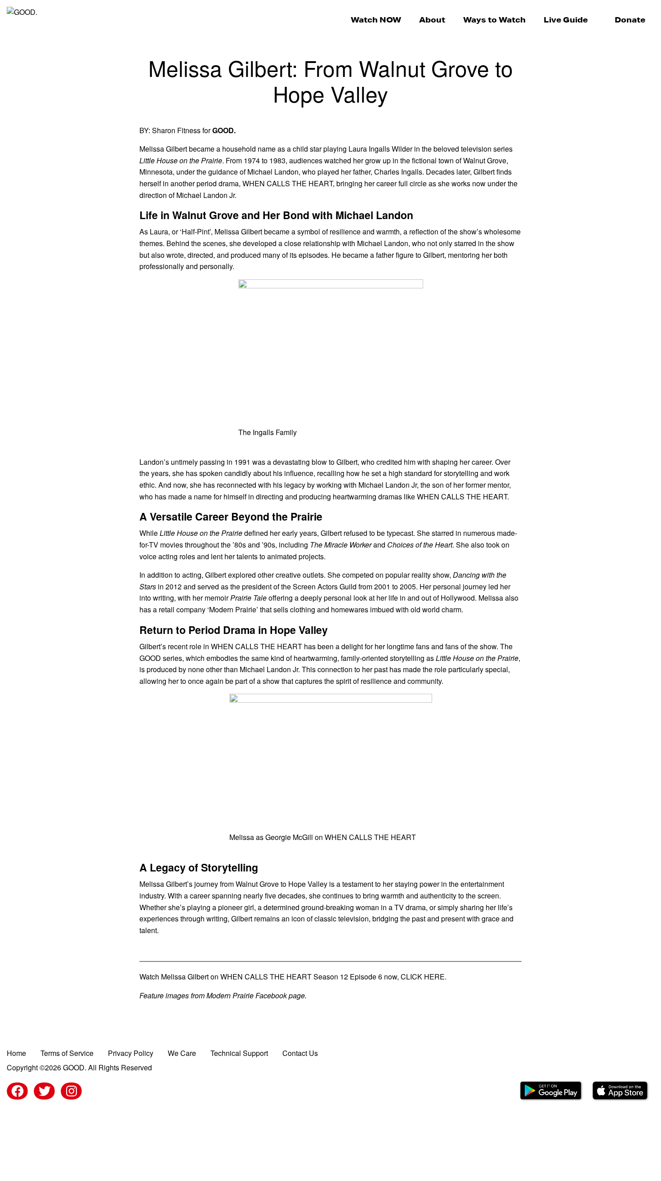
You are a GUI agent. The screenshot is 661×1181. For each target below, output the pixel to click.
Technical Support (239, 1053)
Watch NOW (376, 19)
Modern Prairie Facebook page (255, 995)
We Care (182, 1053)
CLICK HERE (423, 976)
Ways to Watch (494, 19)
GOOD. (224, 130)
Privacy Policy (130, 1053)
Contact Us (300, 1053)
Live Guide (566, 19)
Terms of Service (67, 1053)
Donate (630, 19)
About (432, 19)
